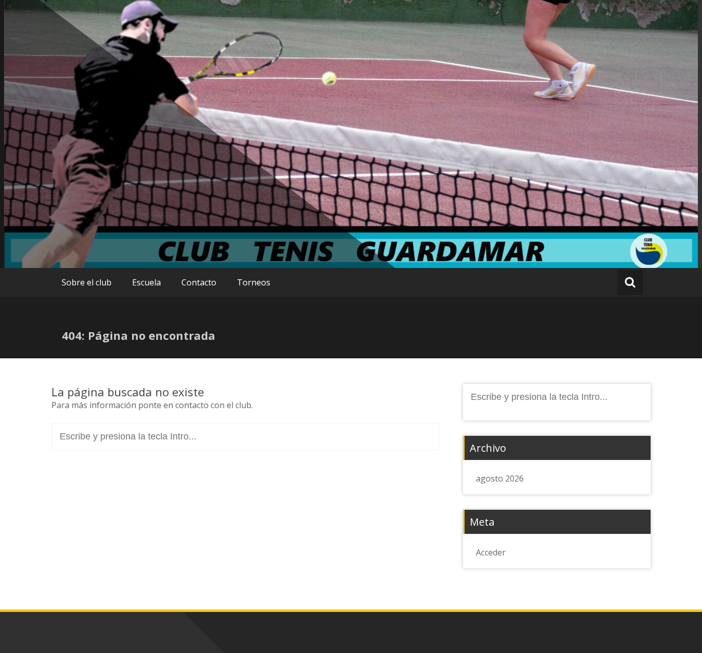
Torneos (253, 282)
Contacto (198, 282)
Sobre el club (87, 282)
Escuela (146, 282)
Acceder (491, 552)
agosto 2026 (500, 478)
